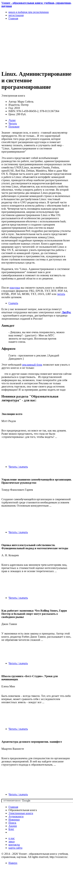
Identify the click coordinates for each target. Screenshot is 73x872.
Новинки (14, 819)
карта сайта (15, 847)
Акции (13, 825)
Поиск (12, 822)
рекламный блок (32, 364)
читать (61, 293)
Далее (12, 120)
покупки (15, 287)
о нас (12, 838)
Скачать (13, 303)
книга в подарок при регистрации (29, 12)
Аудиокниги (16, 816)
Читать (13, 123)
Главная (13, 806)
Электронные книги (21, 813)
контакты (14, 844)
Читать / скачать (18, 466)
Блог (11, 829)
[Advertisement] (25, 45)
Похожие (14, 126)
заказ (12, 841)
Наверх (13, 862)
